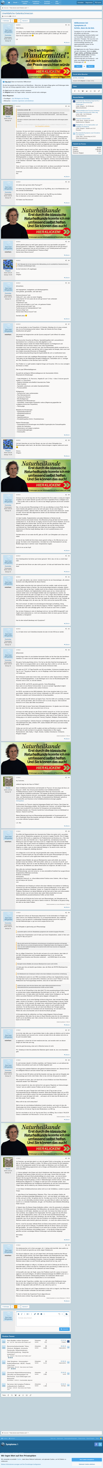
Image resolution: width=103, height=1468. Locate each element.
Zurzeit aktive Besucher (80, 74)
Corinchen (6, 16)
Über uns (53, 1438)
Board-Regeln (90, 1438)
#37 (69, 1030)
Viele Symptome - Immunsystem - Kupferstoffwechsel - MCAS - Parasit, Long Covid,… (19, 1363)
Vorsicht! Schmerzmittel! (83, 118)
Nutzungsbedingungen (70, 1438)
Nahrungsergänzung (81, 138)
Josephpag (81, 78)
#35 (69, 831)
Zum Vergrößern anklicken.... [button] (43, 126)
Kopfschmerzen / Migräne (83, 122)
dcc (8, 1342)
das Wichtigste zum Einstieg (20, 98)
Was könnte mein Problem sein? (23, 1342)
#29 (69, 494)
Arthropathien (20, 801)
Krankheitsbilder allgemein (26, 1380)
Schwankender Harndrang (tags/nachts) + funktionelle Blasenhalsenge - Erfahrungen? (88, 102)
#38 (69, 1060)
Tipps (97, 1438)
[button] (16, 2)
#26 (69, 283)
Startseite (9, 2)
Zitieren (67, 42)
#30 (69, 555)
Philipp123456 (10, 1367)
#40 (69, 1245)
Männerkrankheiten (81, 108)
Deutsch (12, 1438)
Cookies (5, 1438)
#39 (69, 1158)
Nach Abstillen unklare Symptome (17, 1340)
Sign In (78, 66)
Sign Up (90, 66)
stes (99, 153)
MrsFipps (9, 1388)
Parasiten (78, 130)
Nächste (24, 20)
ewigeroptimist (62, 1348)
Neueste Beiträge (78, 97)
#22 (69, 106)
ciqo (8, 1356)
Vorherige (6, 20)
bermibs (75, 78)
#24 (69, 241)
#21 (69, 25)
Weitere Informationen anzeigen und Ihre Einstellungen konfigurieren (21, 1464)
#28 (69, 440)
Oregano (64, 1342)
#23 (69, 181)
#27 (69, 324)
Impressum (60, 1438)
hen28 (64, 1374)
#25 (69, 260)
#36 (69, 912)
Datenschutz (81, 1438)
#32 (69, 628)
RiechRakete (10, 1380)
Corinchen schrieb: (22, 110)
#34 (69, 777)
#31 (69, 577)
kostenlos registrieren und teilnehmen (23, 101)
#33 (69, 649)
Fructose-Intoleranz (81, 116)
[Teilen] (66, 25)
